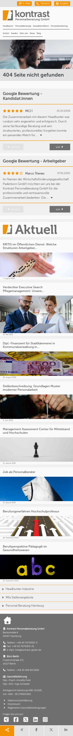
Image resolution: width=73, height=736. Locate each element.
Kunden (14, 33)
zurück (15, 147)
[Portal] (38, 16)
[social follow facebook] (16, 719)
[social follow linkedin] (35, 719)
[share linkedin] (66, 731)
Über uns (24, 33)
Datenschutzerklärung (20, 700)
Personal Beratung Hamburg (25, 605)
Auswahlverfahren (41, 26)
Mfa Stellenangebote (19, 597)
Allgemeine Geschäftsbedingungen (27, 707)
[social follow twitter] (25, 719)
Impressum (14, 704)
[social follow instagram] (45, 719)
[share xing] (22, 731)
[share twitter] (51, 731)
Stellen (6, 33)
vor (58, 147)
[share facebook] (36, 731)
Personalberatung (23, 26)
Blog (39, 33)
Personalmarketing (59, 26)
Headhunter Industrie (20, 589)
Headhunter (8, 26)
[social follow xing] (6, 719)
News (32, 33)
